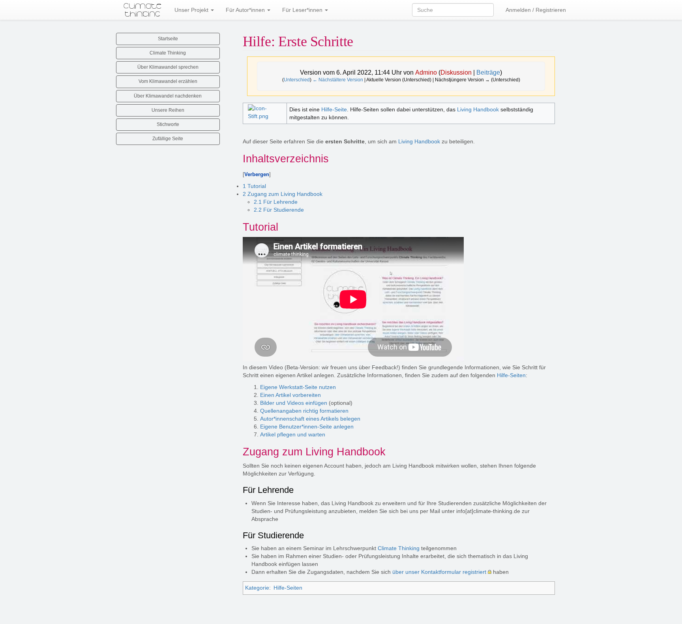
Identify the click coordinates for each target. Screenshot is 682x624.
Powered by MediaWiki (340, 618)
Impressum (345, 611)
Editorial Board (311, 611)
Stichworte (168, 124)
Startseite (168, 38)
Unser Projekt (192, 10)
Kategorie (257, 588)
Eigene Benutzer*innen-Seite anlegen (307, 426)
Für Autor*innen (246, 10)
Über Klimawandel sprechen (168, 67)
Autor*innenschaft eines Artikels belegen (310, 418)
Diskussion (456, 72)
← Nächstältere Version (338, 79)
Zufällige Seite (167, 138)
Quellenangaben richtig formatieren (304, 411)
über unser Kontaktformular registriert (439, 572)
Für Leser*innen (303, 10)
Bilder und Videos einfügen (293, 403)
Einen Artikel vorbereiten (290, 395)
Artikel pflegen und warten (292, 434)
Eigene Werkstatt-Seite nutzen (298, 387)
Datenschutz (275, 611)
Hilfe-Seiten (511, 375)
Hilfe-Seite (334, 109)
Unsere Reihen (168, 110)
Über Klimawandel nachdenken (168, 96)
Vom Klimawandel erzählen (168, 81)
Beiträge (488, 72)
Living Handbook (478, 109)
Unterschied (297, 79)
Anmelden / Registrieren (536, 10)
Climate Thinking (399, 548)
